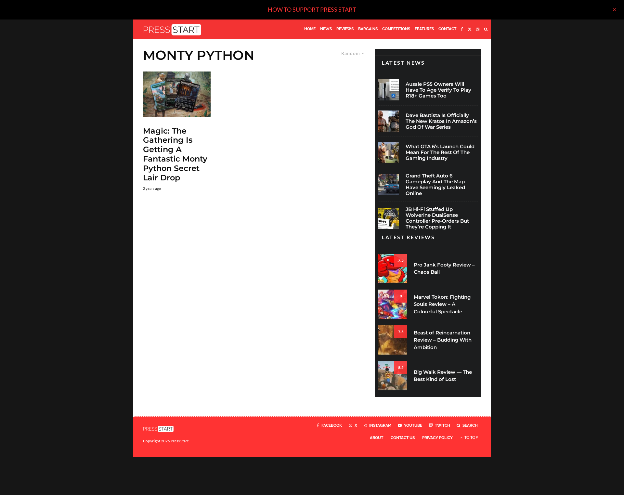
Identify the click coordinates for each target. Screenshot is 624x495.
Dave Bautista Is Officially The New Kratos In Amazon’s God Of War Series (441, 121)
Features (424, 29)
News (326, 29)
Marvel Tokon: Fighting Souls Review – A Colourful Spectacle (442, 304)
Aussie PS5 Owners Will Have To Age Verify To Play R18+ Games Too (438, 90)
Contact (447, 29)
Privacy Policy (437, 438)
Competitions (396, 29)
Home (310, 29)
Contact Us (403, 438)
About (376, 438)
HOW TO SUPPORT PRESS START (312, 9)
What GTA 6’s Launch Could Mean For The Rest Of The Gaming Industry (440, 152)
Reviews (345, 29)
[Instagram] (478, 29)
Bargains (368, 29)
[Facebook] (462, 29)
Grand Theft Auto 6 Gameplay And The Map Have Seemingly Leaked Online (435, 184)
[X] (469, 29)
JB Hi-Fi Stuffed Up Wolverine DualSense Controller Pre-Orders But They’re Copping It (437, 218)
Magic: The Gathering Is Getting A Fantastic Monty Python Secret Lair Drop (175, 154)
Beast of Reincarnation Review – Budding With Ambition (443, 340)
